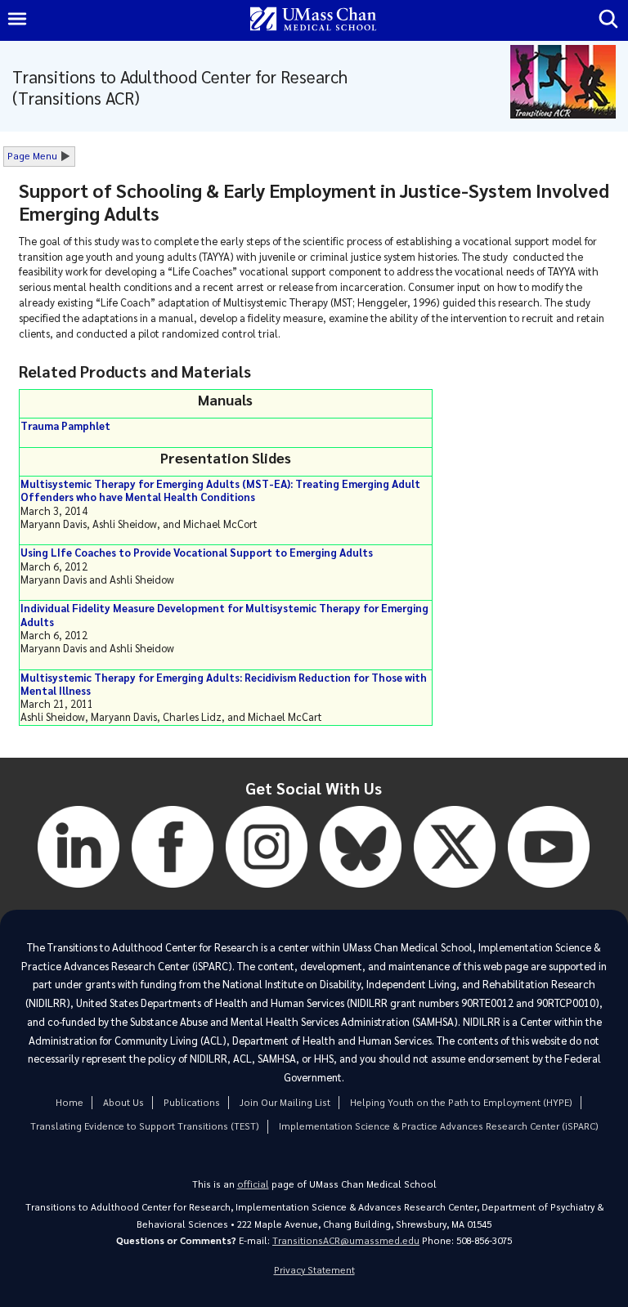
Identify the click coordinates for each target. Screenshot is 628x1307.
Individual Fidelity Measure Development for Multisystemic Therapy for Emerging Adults (224, 614)
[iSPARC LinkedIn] (78, 891)
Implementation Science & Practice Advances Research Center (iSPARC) (439, 1126)
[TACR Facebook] (172, 891)
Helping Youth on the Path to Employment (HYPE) (461, 1102)
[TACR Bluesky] (360, 891)
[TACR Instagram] (266, 891)
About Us (123, 1102)
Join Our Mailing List (285, 1102)
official (253, 1184)
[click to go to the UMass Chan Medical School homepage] (313, 20)
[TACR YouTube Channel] (549, 891)
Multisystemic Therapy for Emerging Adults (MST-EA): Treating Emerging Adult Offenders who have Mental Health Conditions (220, 490)
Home (69, 1102)
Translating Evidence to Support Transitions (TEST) (144, 1126)
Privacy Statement (314, 1270)
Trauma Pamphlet (65, 425)
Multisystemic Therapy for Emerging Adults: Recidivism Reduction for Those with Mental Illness (223, 683)
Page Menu (32, 156)
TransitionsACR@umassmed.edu (345, 1240)
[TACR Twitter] (455, 891)
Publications (192, 1102)
